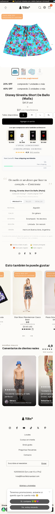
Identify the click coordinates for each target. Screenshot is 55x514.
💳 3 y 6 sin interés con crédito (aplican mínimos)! (24, 1)
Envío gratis (27, 445)
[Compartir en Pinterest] (36, 253)
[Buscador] (39, 7)
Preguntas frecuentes (27, 450)
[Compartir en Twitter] (30, 253)
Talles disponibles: (10, 115)
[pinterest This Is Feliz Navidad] (45, 428)
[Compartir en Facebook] (25, 253)
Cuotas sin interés (27, 440)
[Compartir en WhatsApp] (19, 253)
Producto (17, 201)
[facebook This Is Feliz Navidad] (17, 428)
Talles (28, 201)
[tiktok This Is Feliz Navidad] (31, 428)
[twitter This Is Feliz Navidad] (38, 428)
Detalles (38, 201)
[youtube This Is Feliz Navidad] (24, 428)
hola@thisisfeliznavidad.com (27, 476)
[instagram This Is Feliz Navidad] (10, 428)
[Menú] (6, 7)
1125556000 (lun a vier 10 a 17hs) (27, 472)
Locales (27, 435)
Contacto (27, 455)
